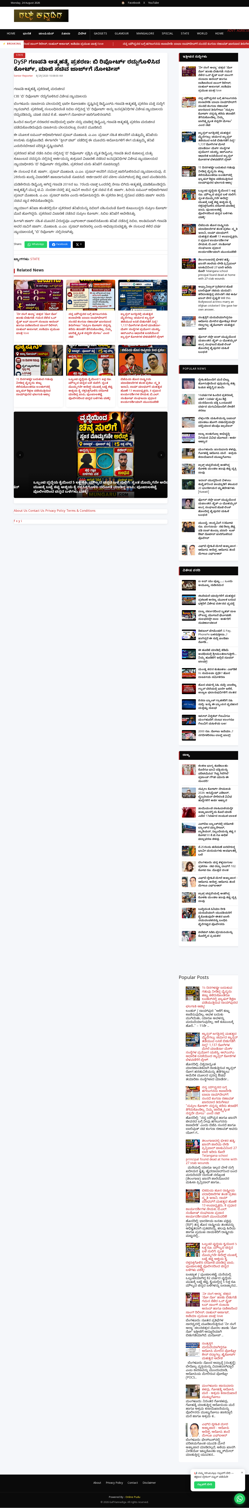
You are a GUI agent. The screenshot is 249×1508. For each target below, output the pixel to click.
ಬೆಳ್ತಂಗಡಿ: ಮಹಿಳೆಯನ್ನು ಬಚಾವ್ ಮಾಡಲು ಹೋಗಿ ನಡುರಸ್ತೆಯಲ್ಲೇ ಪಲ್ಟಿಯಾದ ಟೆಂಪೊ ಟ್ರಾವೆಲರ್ (217, 422)
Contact (133, 1483)
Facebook (134, 3)
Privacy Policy (55, 511)
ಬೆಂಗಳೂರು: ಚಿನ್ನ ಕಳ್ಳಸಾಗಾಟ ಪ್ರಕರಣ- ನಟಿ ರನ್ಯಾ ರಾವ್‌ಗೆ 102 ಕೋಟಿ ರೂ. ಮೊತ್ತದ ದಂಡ (217, 866)
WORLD (202, 34)
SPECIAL (167, 34)
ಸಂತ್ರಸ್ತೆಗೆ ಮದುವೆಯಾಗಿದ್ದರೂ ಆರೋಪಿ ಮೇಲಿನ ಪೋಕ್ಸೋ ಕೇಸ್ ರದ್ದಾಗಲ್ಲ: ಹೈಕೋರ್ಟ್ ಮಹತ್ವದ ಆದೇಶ (217, 323)
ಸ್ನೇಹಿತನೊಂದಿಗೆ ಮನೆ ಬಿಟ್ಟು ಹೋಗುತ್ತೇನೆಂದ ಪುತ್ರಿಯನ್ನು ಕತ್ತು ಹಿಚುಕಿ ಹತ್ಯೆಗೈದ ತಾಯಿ (216, 384)
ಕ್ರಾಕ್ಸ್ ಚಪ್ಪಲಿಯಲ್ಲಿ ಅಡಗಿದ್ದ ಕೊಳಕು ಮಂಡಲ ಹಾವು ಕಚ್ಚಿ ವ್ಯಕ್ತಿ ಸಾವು (217, 469)
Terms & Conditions (81, 511)
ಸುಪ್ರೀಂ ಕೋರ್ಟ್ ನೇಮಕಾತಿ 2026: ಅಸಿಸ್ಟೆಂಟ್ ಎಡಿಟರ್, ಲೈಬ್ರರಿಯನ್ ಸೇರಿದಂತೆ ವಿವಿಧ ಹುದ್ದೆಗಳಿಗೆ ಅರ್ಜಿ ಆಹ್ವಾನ (215, 795)
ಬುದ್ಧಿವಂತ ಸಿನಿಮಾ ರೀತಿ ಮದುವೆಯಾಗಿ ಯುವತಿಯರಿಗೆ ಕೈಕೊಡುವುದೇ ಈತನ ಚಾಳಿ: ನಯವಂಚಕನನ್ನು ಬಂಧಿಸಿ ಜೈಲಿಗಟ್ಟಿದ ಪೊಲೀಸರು (215, 917)
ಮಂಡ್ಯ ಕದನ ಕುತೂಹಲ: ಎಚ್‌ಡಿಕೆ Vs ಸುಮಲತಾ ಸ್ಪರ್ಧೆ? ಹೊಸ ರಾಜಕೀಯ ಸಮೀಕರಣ (217, 673)
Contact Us (36, 511)
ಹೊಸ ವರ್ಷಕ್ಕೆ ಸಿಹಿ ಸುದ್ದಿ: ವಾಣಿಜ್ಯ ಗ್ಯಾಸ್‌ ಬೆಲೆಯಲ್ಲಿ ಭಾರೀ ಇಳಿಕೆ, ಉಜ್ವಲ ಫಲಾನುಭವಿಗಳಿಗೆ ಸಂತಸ (217, 689)
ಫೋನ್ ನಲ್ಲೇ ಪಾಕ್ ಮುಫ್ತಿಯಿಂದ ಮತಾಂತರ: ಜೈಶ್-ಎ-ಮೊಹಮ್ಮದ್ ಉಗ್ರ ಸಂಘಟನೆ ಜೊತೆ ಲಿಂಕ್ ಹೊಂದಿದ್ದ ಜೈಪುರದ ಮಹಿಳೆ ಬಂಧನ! (217, 345)
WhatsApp (38, 244)
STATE (185, 34)
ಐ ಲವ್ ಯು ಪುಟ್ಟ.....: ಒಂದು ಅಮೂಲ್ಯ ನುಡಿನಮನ (215, 584)
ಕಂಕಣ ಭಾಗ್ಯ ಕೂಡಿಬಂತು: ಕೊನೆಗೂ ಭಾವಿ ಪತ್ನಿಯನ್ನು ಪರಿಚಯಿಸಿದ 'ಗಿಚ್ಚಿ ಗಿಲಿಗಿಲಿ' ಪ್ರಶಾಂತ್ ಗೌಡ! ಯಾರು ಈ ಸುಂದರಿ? (213, 773)
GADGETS (100, 34)
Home (11, 34)
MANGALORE (145, 34)
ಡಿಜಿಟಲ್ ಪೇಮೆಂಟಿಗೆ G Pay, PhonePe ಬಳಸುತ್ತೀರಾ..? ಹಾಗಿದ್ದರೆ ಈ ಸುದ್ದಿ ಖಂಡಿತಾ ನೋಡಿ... (214, 637)
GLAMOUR (122, 34)
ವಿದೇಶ (82, 34)
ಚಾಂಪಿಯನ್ (46, 34)
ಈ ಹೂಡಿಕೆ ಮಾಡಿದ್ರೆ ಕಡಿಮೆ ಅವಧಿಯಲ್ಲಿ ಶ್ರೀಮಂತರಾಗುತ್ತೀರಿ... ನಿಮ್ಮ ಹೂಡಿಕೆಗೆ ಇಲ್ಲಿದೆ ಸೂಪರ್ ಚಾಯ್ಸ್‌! (217, 656)
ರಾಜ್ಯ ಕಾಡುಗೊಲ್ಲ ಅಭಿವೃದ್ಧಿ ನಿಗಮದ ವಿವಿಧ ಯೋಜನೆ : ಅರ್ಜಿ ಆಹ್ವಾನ (217, 438)
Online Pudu (132, 1497)
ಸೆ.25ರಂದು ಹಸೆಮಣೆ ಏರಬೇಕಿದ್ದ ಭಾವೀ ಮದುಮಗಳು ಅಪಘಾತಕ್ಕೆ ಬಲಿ (217, 851)
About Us (20, 511)
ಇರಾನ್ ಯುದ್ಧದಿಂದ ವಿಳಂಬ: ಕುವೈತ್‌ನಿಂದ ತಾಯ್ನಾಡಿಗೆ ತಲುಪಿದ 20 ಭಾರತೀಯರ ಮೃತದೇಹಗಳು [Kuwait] (218, 486)
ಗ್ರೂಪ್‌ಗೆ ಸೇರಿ (204, 1485)
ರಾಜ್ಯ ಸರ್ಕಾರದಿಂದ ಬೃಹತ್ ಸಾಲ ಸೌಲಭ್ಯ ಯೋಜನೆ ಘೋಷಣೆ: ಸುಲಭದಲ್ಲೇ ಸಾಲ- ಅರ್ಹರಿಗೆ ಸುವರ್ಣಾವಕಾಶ (217, 617)
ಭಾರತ (27, 34)
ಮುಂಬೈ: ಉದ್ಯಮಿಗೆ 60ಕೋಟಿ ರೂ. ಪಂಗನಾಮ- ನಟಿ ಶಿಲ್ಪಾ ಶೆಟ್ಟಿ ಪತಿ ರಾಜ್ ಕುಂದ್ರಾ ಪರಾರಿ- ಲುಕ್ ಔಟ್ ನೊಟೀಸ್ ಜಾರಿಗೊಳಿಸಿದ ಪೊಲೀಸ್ (216, 531)
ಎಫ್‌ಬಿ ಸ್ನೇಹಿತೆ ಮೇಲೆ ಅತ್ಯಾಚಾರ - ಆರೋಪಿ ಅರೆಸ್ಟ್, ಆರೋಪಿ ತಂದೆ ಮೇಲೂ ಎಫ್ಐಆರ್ (218, 550)
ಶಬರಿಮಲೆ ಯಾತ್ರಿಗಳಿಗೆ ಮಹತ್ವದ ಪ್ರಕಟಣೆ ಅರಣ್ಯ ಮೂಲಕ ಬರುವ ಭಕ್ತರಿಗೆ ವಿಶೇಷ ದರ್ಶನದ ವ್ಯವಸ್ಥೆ (217, 600)
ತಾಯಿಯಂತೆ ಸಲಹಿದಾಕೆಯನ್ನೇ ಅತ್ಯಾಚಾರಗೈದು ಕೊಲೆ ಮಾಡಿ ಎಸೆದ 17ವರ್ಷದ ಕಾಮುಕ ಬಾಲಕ (217, 812)
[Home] (38, 16)
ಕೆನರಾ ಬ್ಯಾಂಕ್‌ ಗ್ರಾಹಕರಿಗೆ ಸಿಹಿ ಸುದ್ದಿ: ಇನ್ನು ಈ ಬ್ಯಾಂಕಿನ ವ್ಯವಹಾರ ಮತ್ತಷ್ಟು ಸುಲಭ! (218, 704)
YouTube (153, 3)
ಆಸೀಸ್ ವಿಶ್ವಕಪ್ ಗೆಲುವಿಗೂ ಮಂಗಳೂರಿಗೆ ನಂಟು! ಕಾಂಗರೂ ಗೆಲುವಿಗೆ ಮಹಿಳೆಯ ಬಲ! (216, 720)
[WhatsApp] (239, 1498)
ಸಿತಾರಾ (65, 34)
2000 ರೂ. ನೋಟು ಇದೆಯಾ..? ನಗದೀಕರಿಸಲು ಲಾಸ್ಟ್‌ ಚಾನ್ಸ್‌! (215, 734)
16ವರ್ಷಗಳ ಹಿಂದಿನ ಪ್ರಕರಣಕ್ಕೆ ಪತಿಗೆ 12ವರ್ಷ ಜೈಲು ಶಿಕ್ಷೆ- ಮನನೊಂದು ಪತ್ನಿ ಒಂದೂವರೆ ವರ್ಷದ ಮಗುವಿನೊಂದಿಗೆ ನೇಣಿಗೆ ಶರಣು (216, 403)
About (97, 1483)
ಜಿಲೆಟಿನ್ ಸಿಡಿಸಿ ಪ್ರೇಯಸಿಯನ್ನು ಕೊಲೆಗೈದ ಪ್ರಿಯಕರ (215, 935)
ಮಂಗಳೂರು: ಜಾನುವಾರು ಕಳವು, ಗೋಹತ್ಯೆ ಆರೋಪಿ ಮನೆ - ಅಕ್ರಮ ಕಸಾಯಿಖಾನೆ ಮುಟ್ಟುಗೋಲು (217, 453)
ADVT (231, 31)
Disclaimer (149, 1483)
